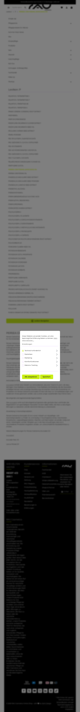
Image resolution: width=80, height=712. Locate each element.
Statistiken (28, 354)
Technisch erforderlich (33, 351)
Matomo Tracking (31, 365)
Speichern (47, 377)
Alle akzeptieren (31, 377)
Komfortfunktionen (32, 361)
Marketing (28, 358)
